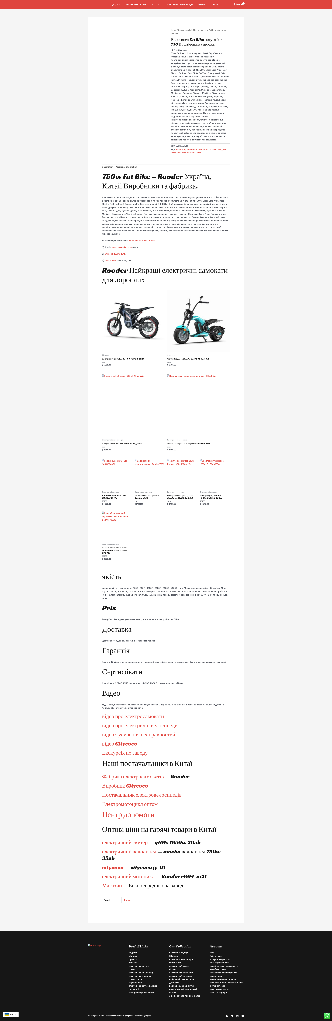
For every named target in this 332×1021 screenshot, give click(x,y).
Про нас (202, 4)
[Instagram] (237, 1016)
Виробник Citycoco (125, 785)
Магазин (112, 885)
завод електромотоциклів (223, 979)
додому (117, 4)
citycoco (113, 867)
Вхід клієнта (216, 956)
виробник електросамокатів (224, 966)
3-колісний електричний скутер (184, 996)
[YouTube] (242, 1016)
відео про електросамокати (133, 716)
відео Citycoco (119, 743)
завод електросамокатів (141, 992)
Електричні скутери (137, 4)
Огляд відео (175, 962)
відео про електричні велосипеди (140, 725)
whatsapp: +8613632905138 (142, 240)
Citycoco (157, 4)
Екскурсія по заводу (125, 752)
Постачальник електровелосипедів (142, 794)
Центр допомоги (128, 814)
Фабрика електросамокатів (133, 776)
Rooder (127, 900)
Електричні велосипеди (180, 4)
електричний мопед (220, 989)
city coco (173, 969)
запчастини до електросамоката (226, 982)
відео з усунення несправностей (138, 734)
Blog (212, 952)
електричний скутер (122, 247)
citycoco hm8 (135, 982)
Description (107, 167)
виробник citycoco (219, 969)
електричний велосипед (129, 851)
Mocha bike (110, 260)
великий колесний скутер (182, 986)
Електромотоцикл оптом (130, 804)
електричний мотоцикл (128, 876)
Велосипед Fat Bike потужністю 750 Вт (194, 149)
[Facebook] (227, 1016)
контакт (215, 4)
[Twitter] (232, 1016)
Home (173, 30)
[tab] (107, 167)
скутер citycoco (217, 986)
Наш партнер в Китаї (220, 962)
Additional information (126, 167)
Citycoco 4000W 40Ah (115, 254)
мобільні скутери (218, 992)
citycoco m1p (135, 979)
